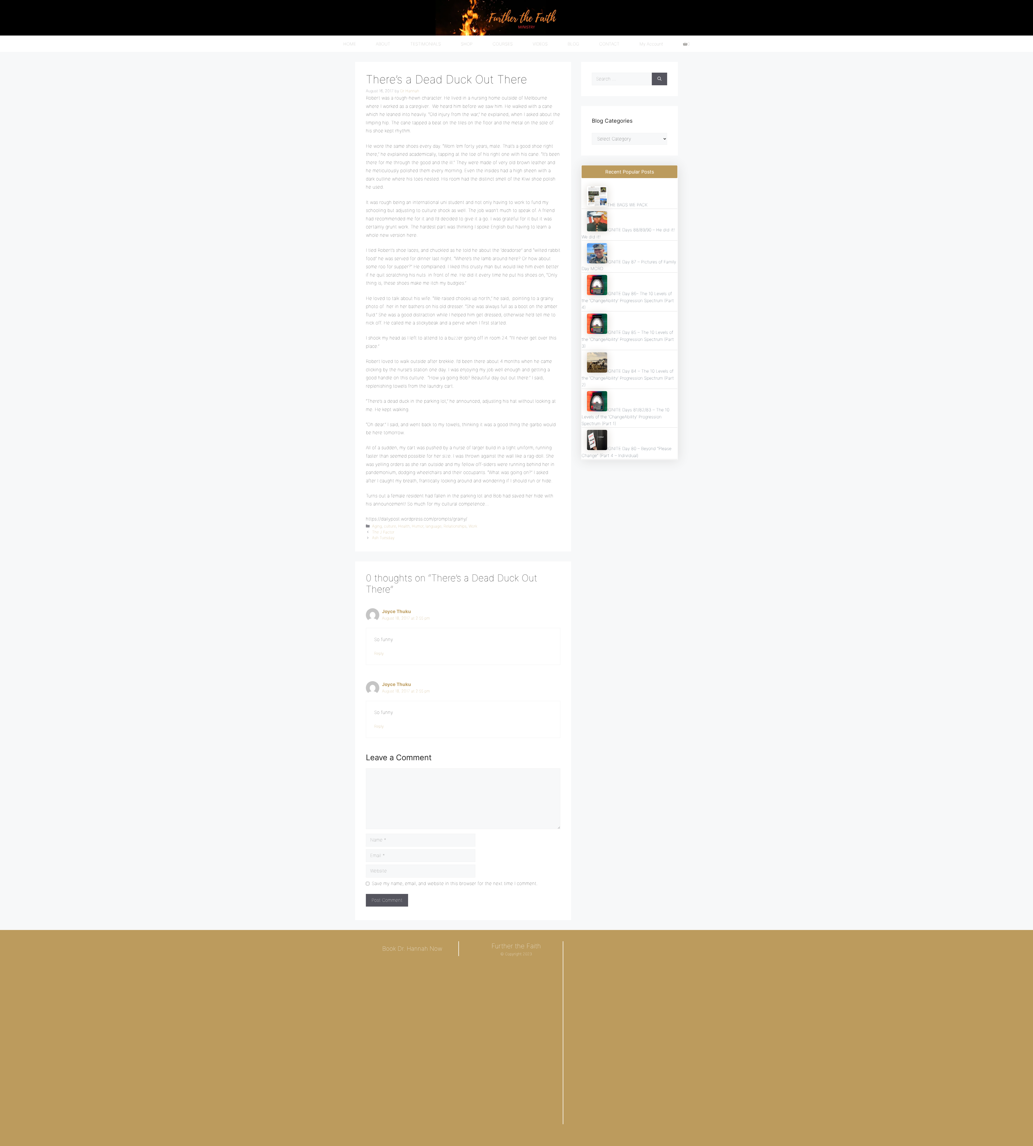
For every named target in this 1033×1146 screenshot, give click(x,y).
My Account (651, 44)
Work (473, 526)
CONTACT (609, 44)
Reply (379, 653)
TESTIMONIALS (425, 44)
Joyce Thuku (396, 611)
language (433, 526)
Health (404, 526)
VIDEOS (540, 44)
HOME (349, 44)
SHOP (467, 44)
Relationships (455, 526)
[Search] (659, 79)
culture (390, 526)
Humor (417, 526)
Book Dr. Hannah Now (412, 948)
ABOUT (383, 44)
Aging (377, 526)
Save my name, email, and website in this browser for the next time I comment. (454, 883)
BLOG (573, 44)
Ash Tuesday (383, 537)
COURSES (503, 44)
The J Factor (383, 532)
